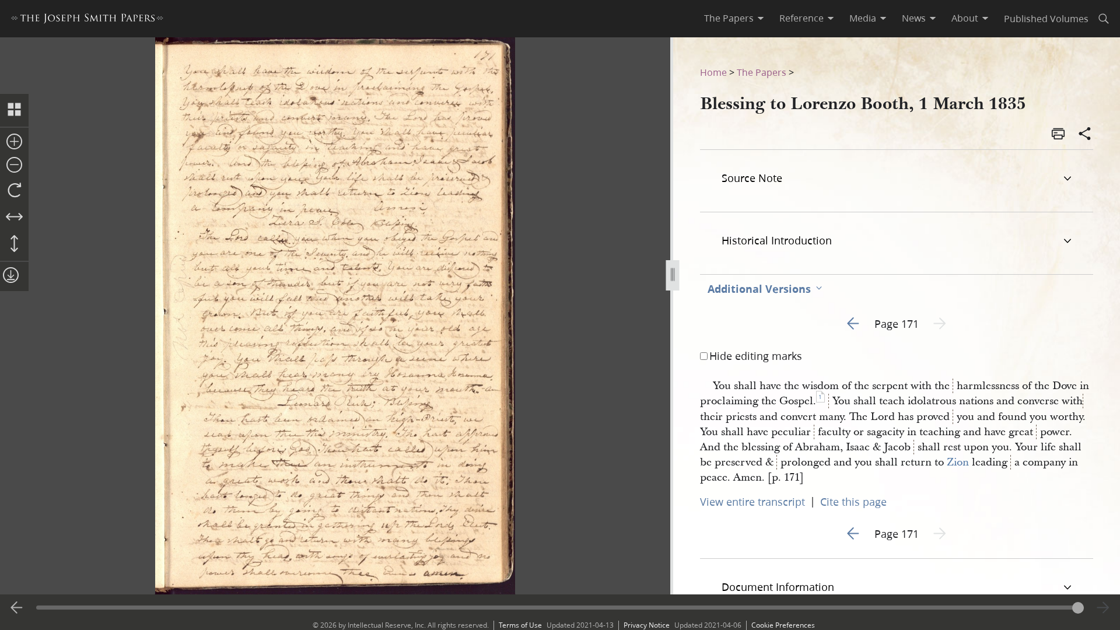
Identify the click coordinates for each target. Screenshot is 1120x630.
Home (713, 72)
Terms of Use (520, 625)
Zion (958, 462)
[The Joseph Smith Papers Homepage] (87, 20)
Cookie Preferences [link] (783, 625)
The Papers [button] (729, 18)
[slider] (559, 608)
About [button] (964, 18)
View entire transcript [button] (752, 501)
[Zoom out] (14, 165)
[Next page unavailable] (1103, 607)
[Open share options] (1085, 134)
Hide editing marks (755, 355)
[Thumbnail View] (14, 110)
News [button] (914, 18)
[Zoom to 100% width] (14, 217)
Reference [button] (801, 18)
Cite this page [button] (853, 501)
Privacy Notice (647, 625)
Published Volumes (1046, 18)
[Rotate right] (14, 191)
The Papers (761, 72)
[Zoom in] (14, 142)
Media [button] (862, 18)
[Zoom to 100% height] (14, 244)
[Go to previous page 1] (17, 607)
